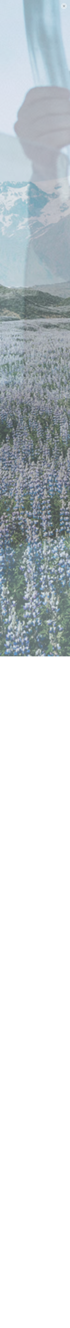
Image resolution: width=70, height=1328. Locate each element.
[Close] (64, 6)
